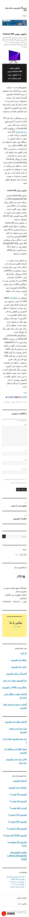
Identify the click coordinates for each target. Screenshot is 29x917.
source (25, 392)
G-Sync (14, 298)
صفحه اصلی (22, 898)
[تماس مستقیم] (4, 913)
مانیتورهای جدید (7, 402)
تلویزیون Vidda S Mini (17, 879)
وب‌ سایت (24, 469)
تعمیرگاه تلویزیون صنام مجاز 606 (19, 911)
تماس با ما (17, 626)
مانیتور (13, 402)
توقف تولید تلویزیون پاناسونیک (15, 877)
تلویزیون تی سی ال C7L (17, 882)
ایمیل (25, 459)
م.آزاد (25, 402)
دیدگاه (25, 424)
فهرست (24, 15)
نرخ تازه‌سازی (21, 132)
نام (26, 450)
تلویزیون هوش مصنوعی (17, 886)
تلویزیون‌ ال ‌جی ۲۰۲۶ (17, 884)
